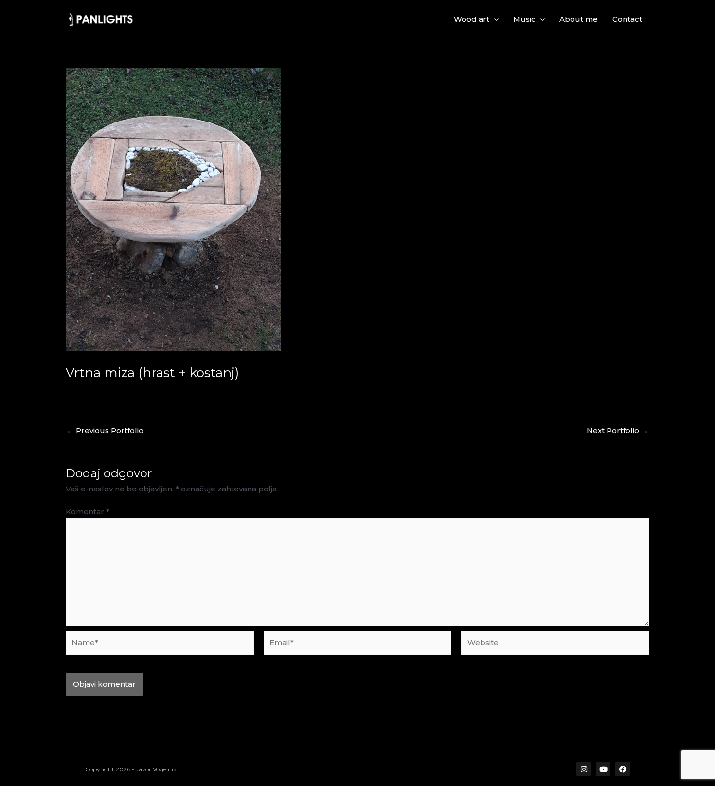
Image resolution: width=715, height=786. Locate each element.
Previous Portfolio (105, 430)
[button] (494, 19)
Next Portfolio (617, 430)
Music (524, 19)
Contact (627, 19)
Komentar (87, 511)
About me (578, 19)
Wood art (471, 19)
